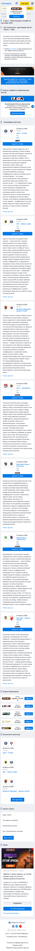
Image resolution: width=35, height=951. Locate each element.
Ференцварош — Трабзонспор (22, 538)
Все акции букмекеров (11, 913)
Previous (2, 106)
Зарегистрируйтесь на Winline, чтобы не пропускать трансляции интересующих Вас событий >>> (17, 81)
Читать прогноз (8, 211)
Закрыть (25, 8)
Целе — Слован (8, 753)
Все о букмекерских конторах (13, 831)
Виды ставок (7, 815)
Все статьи (8, 838)
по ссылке (13, 49)
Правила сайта (17, 945)
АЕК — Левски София (10, 772)
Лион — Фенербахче (23, 388)
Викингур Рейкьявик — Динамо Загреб (16, 791)
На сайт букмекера (17, 909)
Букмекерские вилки (10, 826)
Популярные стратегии (10, 820)
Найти (29, 8)
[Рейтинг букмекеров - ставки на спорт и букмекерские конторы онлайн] (6, 3)
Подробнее (17, 903)
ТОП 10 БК (24, 3)
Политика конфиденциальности (17, 943)
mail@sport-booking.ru (18, 922)
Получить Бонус (17, 113)
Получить (16, 16)
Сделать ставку (17, 144)
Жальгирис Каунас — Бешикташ (23, 465)
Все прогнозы (17, 800)
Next (32, 106)
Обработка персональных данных (17, 948)
